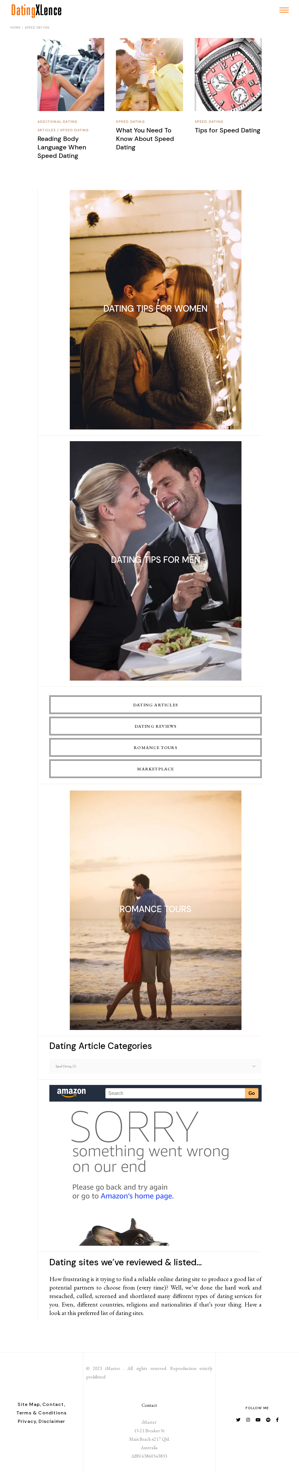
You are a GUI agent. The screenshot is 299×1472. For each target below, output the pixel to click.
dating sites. (130, 1313)
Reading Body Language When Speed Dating (61, 147)
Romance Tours (155, 747)
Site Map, (29, 1404)
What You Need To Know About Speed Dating (145, 138)
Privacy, (28, 1421)
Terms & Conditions (41, 1413)
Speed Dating (74, 130)
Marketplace (155, 769)
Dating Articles (155, 704)
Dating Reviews (156, 726)
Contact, (53, 1404)
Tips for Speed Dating (227, 130)
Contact (149, 1405)
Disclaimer (52, 1421)
